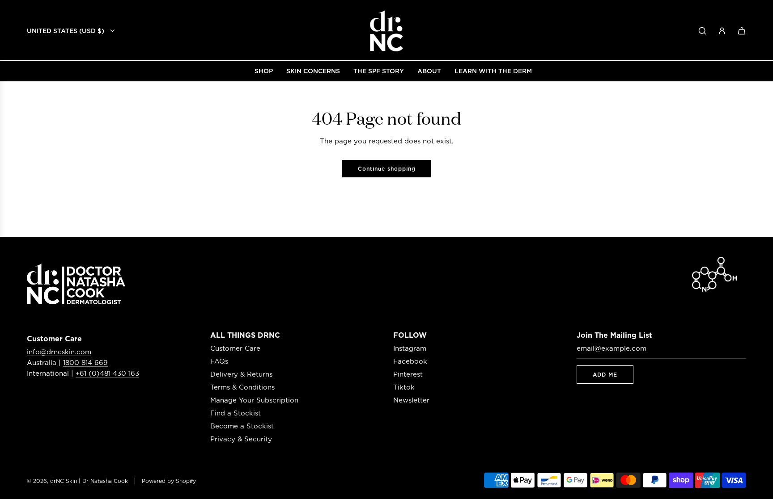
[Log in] (722, 31)
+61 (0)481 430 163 (107, 373)
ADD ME (605, 374)
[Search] (702, 31)
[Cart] (742, 31)
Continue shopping (387, 168)
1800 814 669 (85, 363)
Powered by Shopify (169, 481)
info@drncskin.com (59, 352)
